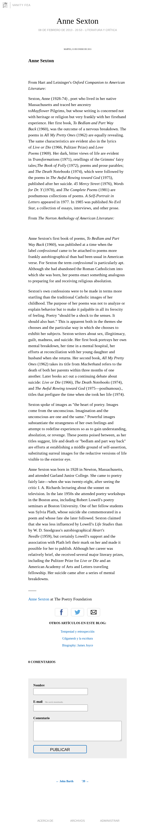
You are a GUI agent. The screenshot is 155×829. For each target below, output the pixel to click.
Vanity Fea (21, 5)
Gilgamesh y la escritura (77, 638)
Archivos (77, 820)
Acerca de (45, 820)
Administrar (109, 820)
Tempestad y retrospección (77, 631)
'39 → (85, 781)
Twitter (77, 612)
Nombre (39, 685)
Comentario (41, 718)
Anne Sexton (77, 21)
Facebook (61, 612)
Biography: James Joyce (77, 645)
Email (93, 612)
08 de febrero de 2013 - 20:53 (60, 30)
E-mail (48, 701)
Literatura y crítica (101, 30)
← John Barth (64, 781)
